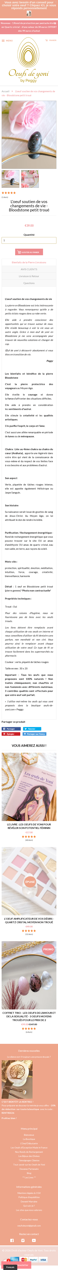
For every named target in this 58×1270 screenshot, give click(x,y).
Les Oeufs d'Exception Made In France (29, 1145)
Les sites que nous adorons (29, 1208)
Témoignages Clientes (29, 1158)
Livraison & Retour (29, 274)
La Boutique (29, 1137)
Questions (29, 281)
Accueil (5, 89)
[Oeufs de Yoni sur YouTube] (34, 1239)
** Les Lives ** (29, 1175)
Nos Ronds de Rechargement (29, 1150)
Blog (29, 1171)
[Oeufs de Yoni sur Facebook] (12, 1239)
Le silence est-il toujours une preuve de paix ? (29, 1055)
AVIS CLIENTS (29, 267)
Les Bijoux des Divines (29, 1154)
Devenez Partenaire (29, 1167)
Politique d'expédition (29, 1195)
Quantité (29, 232)
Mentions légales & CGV (29, 1191)
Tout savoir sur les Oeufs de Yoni (29, 1162)
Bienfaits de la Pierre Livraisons (29, 260)
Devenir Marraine (29, 1199)
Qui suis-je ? (29, 1204)
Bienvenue (29, 1133)
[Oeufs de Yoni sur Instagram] (23, 1239)
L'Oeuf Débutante (29, 1141)
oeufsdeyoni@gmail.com (29, 1223)
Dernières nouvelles (29, 1048)
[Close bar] (56, 2)
